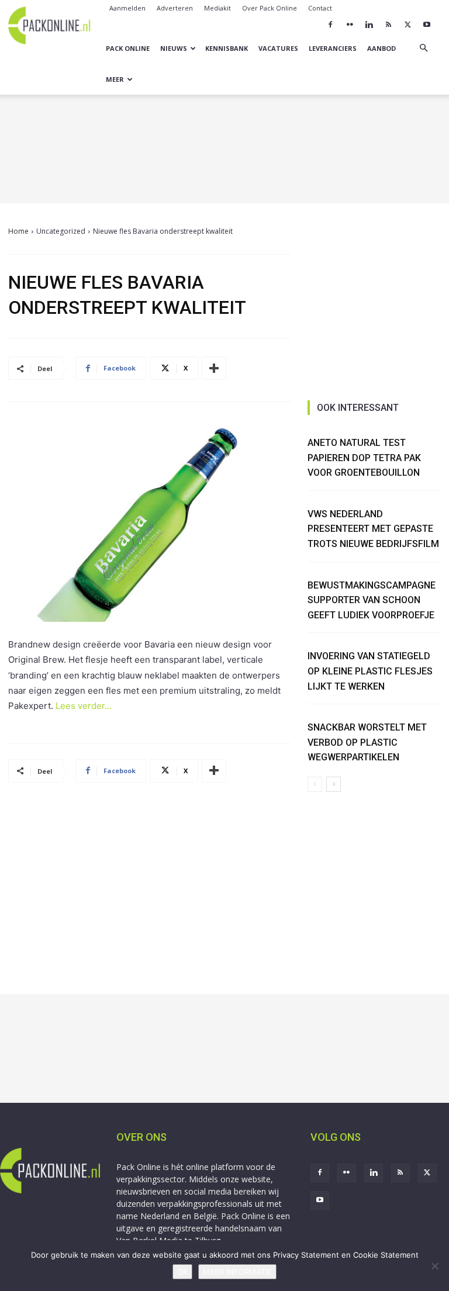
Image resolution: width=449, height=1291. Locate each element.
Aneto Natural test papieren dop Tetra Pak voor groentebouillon (364, 457)
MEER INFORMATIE (237, 1271)
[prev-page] (315, 784)
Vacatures (278, 48)
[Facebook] (330, 24)
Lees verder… (84, 705)
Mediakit (217, 8)
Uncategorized (60, 231)
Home (18, 231)
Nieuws (173, 48)
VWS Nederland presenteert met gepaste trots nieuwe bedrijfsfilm (373, 528)
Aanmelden (127, 8)
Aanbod (381, 48)
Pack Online (128, 48)
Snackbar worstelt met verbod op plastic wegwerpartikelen (367, 742)
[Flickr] (349, 24)
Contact (320, 8)
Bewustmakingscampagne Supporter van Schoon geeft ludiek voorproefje (372, 600)
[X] (407, 24)
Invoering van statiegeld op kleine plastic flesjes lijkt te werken (370, 670)
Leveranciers (333, 48)
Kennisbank (226, 48)
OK (182, 1271)
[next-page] (333, 784)
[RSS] (388, 24)
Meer (115, 79)
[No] (434, 1266)
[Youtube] (427, 24)
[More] (214, 368)
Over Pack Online (269, 8)
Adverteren (175, 8)
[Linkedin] (369, 24)
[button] (423, 48)
